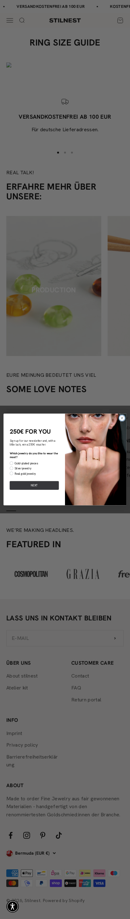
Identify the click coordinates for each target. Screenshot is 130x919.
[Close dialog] (122, 418)
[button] (12, 906)
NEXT (34, 485)
